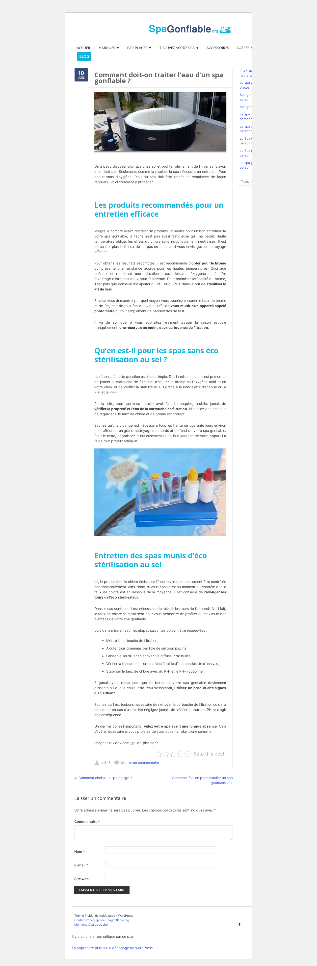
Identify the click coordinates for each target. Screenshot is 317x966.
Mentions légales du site (91, 924)
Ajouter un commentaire (140, 762)
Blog (84, 56)
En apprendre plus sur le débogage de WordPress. (113, 948)
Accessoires (218, 47)
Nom (79, 851)
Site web (81, 879)
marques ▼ (109, 47)
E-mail (81, 865)
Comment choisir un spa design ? (103, 778)
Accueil (84, 47)
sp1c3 (106, 762)
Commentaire (87, 821)
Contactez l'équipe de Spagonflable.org (101, 920)
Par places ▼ (139, 47)
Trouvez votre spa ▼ (179, 47)
